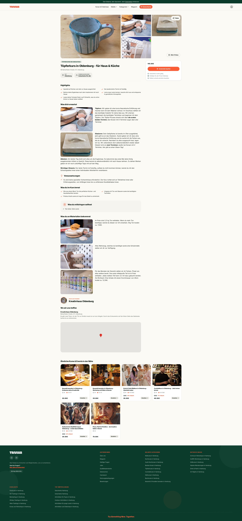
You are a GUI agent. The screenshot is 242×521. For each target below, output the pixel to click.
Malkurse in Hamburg (151, 456)
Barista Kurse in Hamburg (153, 465)
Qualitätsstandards (106, 468)
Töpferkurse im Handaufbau (71, 62)
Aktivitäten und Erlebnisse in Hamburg (66, 506)
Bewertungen (104, 481)
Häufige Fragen (104, 462)
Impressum (103, 475)
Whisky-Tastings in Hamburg (18, 500)
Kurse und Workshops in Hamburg (20, 506)
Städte (113, 7)
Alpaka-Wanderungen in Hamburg (200, 465)
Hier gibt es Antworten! (17, 467)
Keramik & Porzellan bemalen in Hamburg (158, 481)
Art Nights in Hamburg (197, 472)
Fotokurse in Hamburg (16, 490)
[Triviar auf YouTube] (16, 458)
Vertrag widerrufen (16, 471)
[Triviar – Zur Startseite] (14, 7)
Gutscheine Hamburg (61, 494)
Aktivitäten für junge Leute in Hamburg (67, 503)
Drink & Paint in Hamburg (198, 468)
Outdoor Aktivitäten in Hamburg (65, 500)
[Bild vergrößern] (90, 36)
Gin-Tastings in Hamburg (17, 494)
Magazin (134, 7)
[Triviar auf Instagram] (11, 458)
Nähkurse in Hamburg (152, 475)
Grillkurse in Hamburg (196, 462)
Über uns (102, 456)
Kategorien (123, 7)
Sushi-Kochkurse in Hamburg (154, 462)
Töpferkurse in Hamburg (152, 468)
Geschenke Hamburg (61, 490)
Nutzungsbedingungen (107, 478)
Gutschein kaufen (164, 69)
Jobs (101, 465)
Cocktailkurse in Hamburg (153, 472)
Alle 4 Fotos (174, 55)
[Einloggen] (231, 7)
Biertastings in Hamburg (17, 497)
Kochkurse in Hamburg (152, 459)
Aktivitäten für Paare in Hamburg (65, 497)
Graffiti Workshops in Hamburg (199, 459)
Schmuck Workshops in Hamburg (200, 456)
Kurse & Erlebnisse (102, 7)
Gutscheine (147, 7)
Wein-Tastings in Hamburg (18, 503)
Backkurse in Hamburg (152, 478)
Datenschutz (104, 472)
